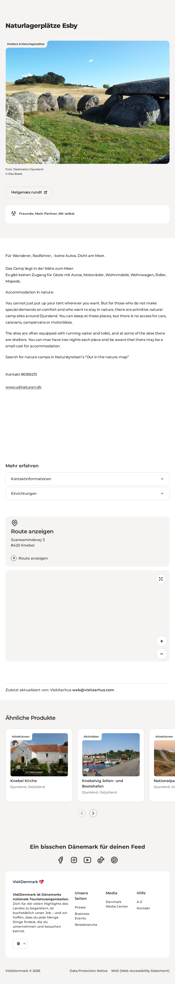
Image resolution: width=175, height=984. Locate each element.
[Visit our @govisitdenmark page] (101, 860)
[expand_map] (161, 579)
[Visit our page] (74, 860)
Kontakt (143, 908)
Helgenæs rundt (26, 192)
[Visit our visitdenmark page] (87, 860)
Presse (80, 907)
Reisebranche (86, 925)
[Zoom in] (161, 641)
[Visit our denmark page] (60, 860)
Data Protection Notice (89, 971)
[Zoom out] (161, 653)
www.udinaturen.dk (23, 387)
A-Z (139, 902)
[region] (87, 616)
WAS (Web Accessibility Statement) (140, 971)
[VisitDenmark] (28, 881)
